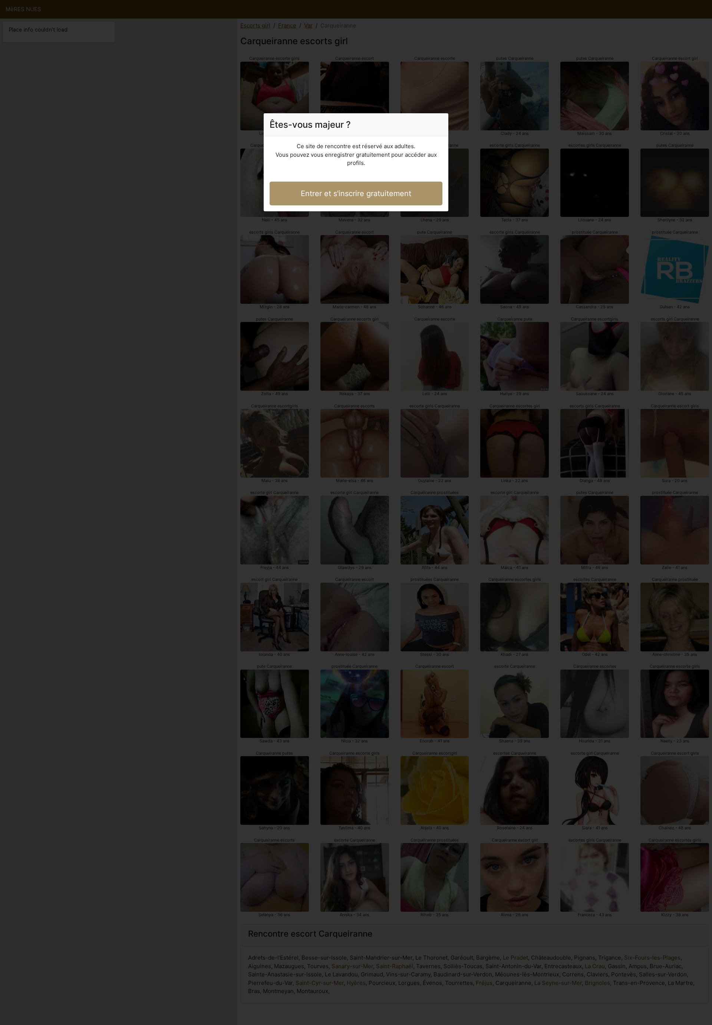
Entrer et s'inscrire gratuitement (356, 193)
